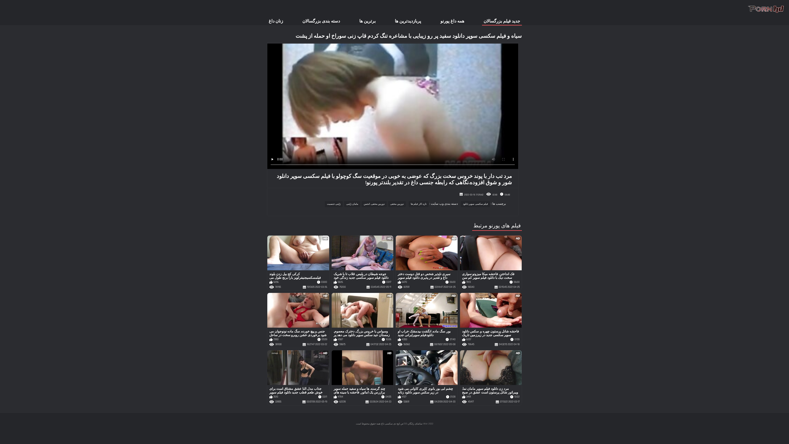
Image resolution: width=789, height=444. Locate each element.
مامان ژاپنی (352, 204)
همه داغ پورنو (452, 21)
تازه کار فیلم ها (419, 204)
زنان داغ (276, 21)
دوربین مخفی (397, 204)
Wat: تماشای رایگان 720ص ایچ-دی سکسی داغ (404, 423)
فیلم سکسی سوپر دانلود (475, 204)
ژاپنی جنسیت (334, 204)
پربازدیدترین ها (408, 21)
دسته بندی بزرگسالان (321, 21)
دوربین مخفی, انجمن (374, 204)
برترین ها (367, 21)
